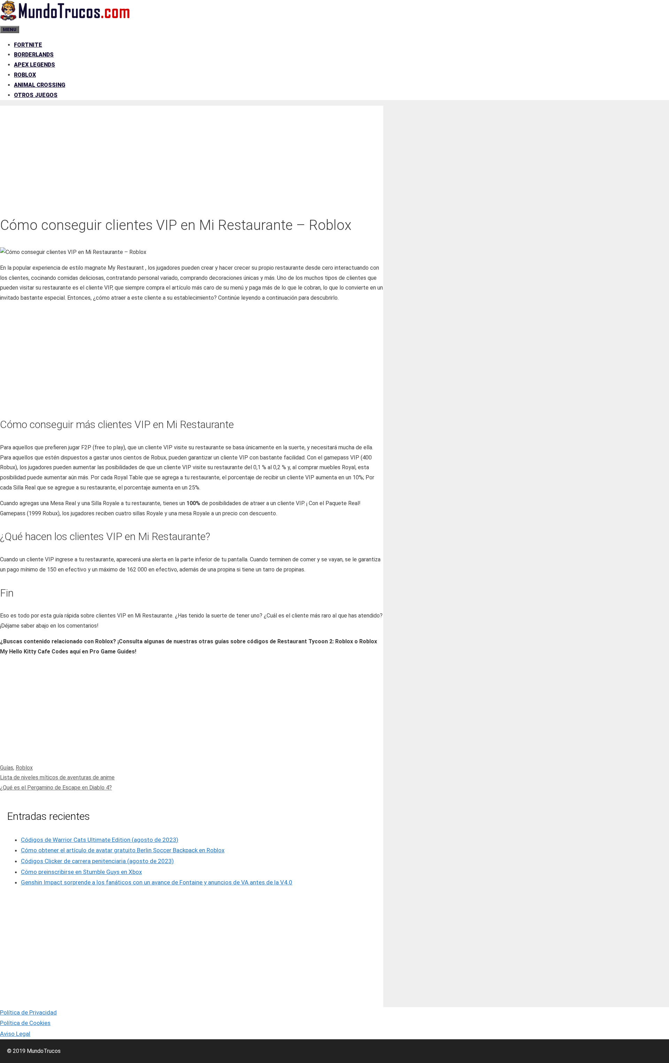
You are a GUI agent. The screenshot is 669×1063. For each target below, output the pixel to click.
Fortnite (28, 45)
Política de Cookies (25, 1022)
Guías (6, 767)
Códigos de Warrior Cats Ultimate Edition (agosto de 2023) (99, 839)
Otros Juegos (35, 95)
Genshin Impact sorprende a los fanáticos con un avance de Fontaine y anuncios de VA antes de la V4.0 (156, 882)
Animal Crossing (39, 85)
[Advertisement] (191, 154)
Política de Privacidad (28, 1012)
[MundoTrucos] (65, 19)
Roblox (25, 75)
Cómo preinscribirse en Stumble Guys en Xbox (81, 871)
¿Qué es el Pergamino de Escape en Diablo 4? (56, 787)
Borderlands (34, 54)
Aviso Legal (15, 1033)
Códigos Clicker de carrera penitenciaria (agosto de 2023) (97, 861)
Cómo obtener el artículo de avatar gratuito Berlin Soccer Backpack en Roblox (122, 850)
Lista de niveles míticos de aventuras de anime (57, 777)
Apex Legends (34, 64)
